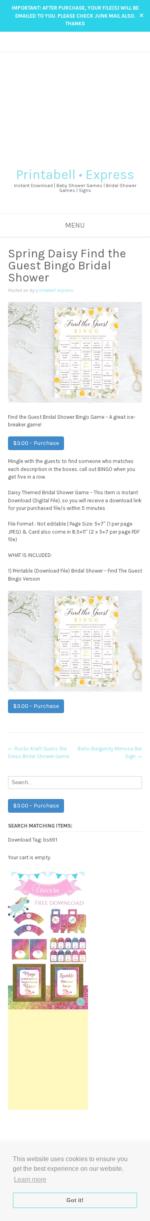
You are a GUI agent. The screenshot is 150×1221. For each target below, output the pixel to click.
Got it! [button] (75, 1200)
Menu (75, 225)
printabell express (54, 290)
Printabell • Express (75, 175)
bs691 (50, 839)
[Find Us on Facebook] (67, 46)
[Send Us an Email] (60, 46)
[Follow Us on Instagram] (75, 46)
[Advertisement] (75, 106)
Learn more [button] (30, 1179)
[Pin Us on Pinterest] (82, 46)
